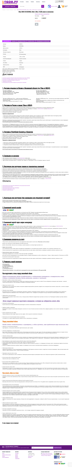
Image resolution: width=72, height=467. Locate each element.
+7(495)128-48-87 (40, 108)
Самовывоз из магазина (7, 81)
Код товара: (37, 15)
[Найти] (42, 6)
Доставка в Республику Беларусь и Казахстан (11, 80)
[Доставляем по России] (59, 463)
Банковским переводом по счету (9, 188)
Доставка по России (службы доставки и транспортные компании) (15, 79)
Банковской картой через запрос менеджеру (11, 187)
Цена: (36, 18)
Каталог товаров (10, 6)
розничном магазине (21, 158)
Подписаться (57, 447)
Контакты (29, 457)
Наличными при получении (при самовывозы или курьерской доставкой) (16, 185)
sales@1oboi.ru (50, 108)
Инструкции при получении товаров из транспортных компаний (14, 82)
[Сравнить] (36, 24)
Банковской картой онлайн (8, 186)
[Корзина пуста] (62, 7)
